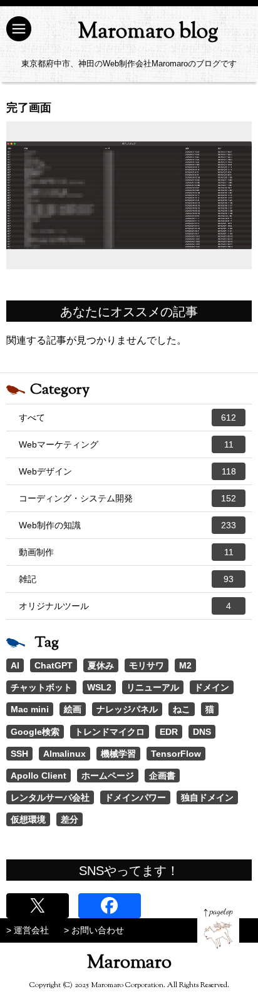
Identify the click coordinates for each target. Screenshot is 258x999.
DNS (202, 732)
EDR (169, 732)
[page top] (218, 928)
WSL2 (99, 687)
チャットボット (41, 687)
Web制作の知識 (127, 525)
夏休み (101, 665)
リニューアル (152, 687)
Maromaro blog (148, 32)
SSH (19, 754)
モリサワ (146, 665)
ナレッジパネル (127, 709)
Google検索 (35, 732)
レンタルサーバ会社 (50, 797)
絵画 (72, 709)
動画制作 (126, 552)
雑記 (126, 579)
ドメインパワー (135, 797)
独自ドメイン (207, 797)
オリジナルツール (125, 606)
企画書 (162, 776)
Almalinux (64, 754)
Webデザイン (127, 471)
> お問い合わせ (94, 930)
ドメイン (211, 687)
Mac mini (30, 709)
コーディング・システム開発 (127, 498)
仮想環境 (28, 819)
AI (15, 665)
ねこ (181, 709)
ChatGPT (53, 665)
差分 (69, 819)
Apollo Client (38, 776)
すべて (127, 417)
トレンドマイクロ (110, 732)
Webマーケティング (126, 444)
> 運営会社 (27, 930)
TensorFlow (176, 754)
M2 (185, 665)
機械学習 (118, 754)
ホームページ (107, 776)
